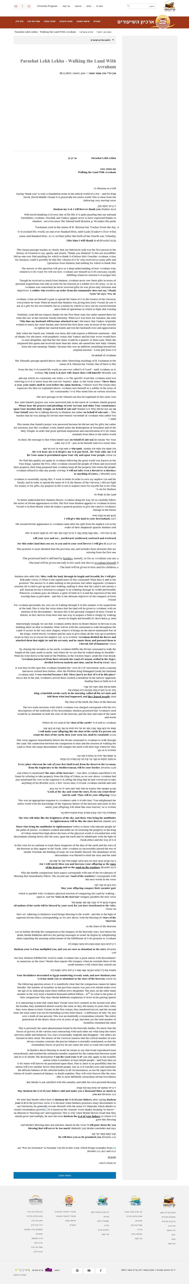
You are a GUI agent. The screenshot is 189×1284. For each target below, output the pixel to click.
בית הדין (19, 21)
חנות (173, 1239)
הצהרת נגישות (20, 1274)
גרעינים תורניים (168, 1221)
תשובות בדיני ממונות (33, 1229)
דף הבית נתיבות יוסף (100, 1212)
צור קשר (66, 6)
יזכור (173, 1234)
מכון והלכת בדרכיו (134, 1216)
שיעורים (138, 1220)
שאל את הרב (33, 21)
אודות (88, 6)
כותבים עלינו (136, 1233)
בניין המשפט (37, 1238)
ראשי (101, 6)
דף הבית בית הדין (35, 1211)
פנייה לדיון (38, 1251)
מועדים (97, 21)
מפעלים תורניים (168, 1216)
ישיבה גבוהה (50, 21)
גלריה (139, 1229)
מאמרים (39, 1233)
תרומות (78, 6)
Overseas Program (47, 6)
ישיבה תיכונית (66, 21)
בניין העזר (38, 1242)
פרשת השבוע (83, 21)
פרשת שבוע (70, 1220)
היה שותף (171, 1230)
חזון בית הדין (37, 1220)
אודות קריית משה (167, 1212)
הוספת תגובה (65, 1175)
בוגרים (106, 1216)
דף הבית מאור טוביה (133, 1211)
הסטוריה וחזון (103, 1220)
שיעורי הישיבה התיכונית (65, 1211)
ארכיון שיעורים (86, 31)
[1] (46, 1109)
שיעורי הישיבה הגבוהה (66, 1216)
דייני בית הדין (37, 1224)
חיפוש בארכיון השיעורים (101, 40)
